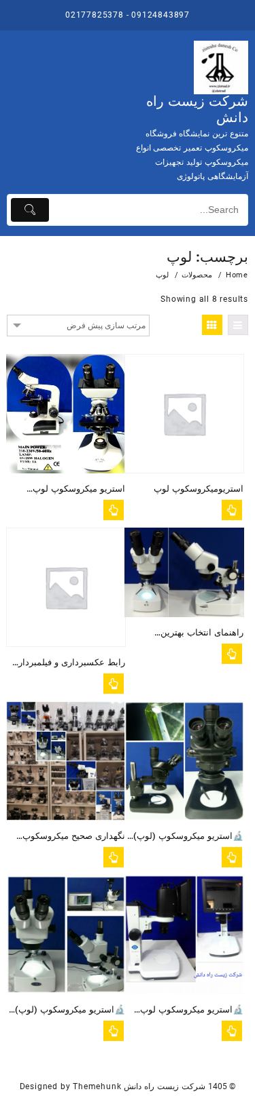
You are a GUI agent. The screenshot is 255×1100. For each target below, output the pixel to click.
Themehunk (97, 1086)
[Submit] (30, 210)
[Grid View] (212, 325)
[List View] (238, 325)
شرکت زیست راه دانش (164, 1086)
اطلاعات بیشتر (113, 510)
